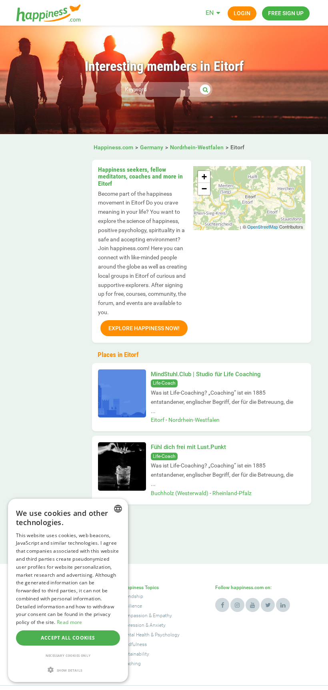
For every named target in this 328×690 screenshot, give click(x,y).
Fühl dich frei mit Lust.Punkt (188, 447)
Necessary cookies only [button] (68, 655)
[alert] (68, 590)
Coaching (130, 663)
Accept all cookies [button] (68, 637)
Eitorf (157, 420)
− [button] (204, 189)
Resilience (131, 606)
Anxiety (158, 625)
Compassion (134, 615)
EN (210, 12)
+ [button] (204, 177)
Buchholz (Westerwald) (179, 493)
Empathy (162, 615)
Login (242, 13)
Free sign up (286, 13)
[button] (68, 670)
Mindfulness (133, 644)
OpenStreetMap (262, 226)
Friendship (131, 596)
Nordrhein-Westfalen (194, 420)
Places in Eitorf (118, 355)
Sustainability (134, 654)
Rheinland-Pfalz (232, 493)
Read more (69, 622)
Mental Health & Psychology (150, 635)
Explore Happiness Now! (144, 328)
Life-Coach (164, 383)
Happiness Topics (139, 587)
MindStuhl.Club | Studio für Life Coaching (206, 374)
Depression (132, 625)
